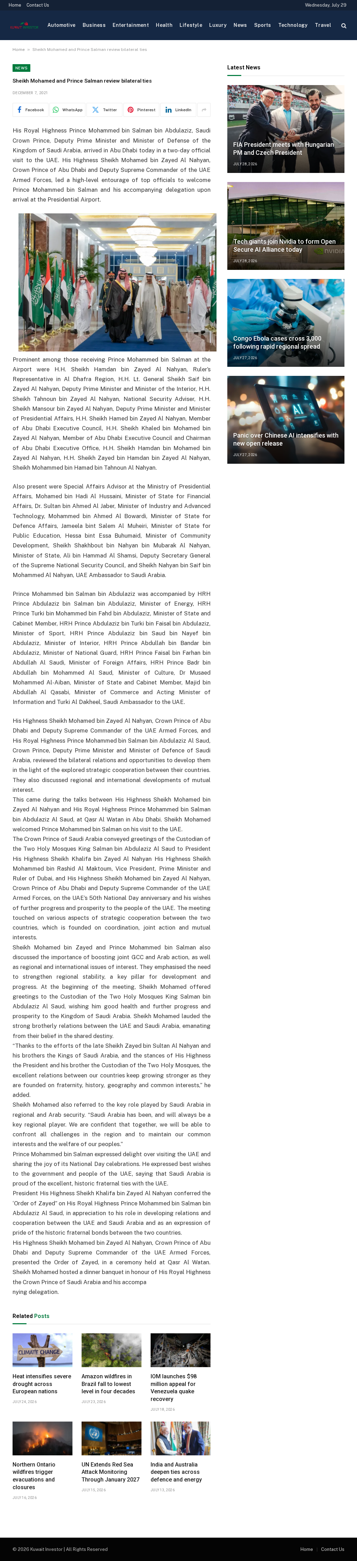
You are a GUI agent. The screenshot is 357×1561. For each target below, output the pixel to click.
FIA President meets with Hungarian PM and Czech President (283, 148)
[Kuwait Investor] (24, 25)
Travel (323, 25)
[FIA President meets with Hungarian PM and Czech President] (285, 129)
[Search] (343, 25)
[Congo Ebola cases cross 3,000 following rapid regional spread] (285, 323)
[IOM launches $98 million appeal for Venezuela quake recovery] (181, 1350)
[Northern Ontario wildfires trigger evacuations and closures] (43, 1438)
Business (94, 25)
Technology (293, 25)
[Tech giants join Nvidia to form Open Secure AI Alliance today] (285, 226)
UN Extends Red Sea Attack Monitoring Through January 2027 (110, 1472)
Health (164, 25)
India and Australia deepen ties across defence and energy (176, 1472)
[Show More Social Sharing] (204, 110)
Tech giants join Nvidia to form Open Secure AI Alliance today (284, 245)
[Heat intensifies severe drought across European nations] (43, 1350)
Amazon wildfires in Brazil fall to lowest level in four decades (108, 1384)
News (240, 25)
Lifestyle (191, 25)
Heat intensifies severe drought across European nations (42, 1384)
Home (15, 5)
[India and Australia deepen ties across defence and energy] (181, 1438)
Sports (262, 25)
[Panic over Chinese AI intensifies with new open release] (285, 420)
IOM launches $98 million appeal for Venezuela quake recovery (174, 1387)
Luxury (218, 25)
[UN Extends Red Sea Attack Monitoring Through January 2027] (112, 1438)
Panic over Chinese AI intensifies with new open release (286, 439)
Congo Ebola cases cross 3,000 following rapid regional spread (277, 342)
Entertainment (131, 25)
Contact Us (37, 5)
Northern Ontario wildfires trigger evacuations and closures (34, 1476)
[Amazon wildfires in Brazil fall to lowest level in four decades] (112, 1350)
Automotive (61, 25)
